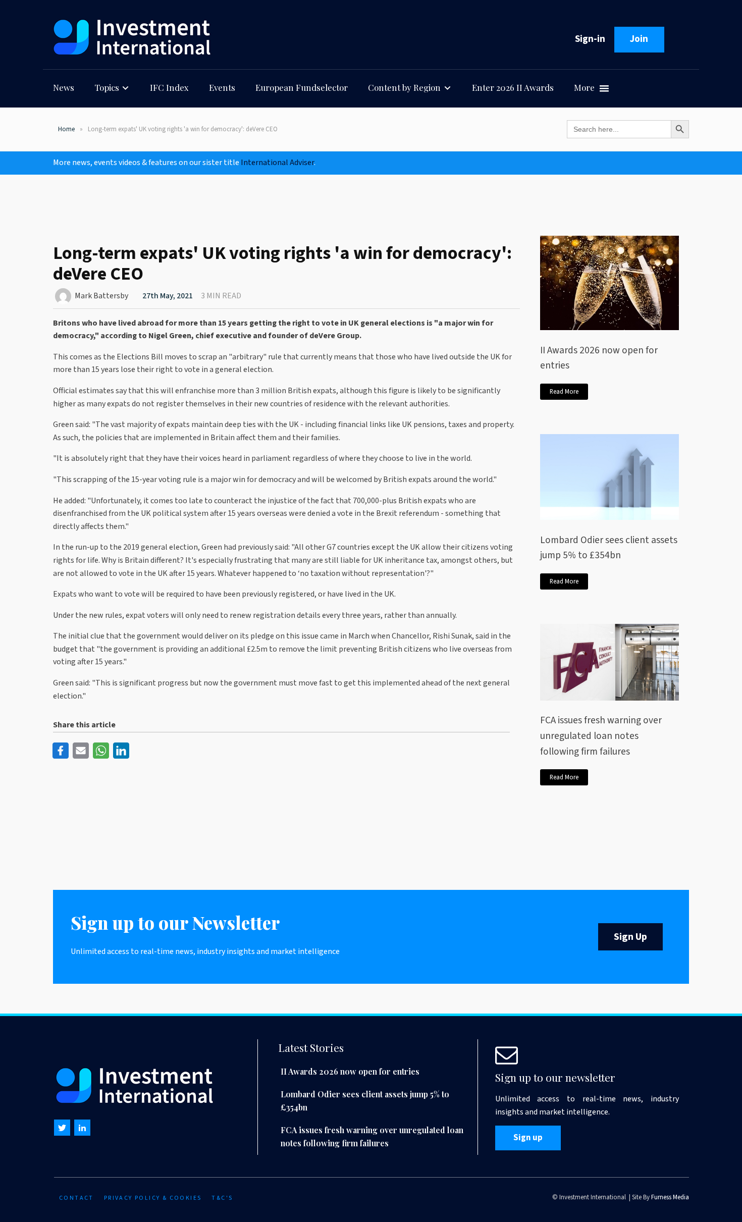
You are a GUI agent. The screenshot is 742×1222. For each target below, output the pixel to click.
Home (66, 129)
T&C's (222, 1198)
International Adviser (277, 162)
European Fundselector (301, 87)
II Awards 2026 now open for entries (599, 358)
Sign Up (630, 937)
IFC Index (169, 87)
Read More (564, 391)
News (63, 87)
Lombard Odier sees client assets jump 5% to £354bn (608, 548)
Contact (76, 1198)
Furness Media (670, 1197)
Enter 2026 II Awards (513, 87)
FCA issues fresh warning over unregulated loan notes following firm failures (601, 735)
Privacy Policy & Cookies (153, 1198)
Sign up (528, 1138)
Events (222, 87)
